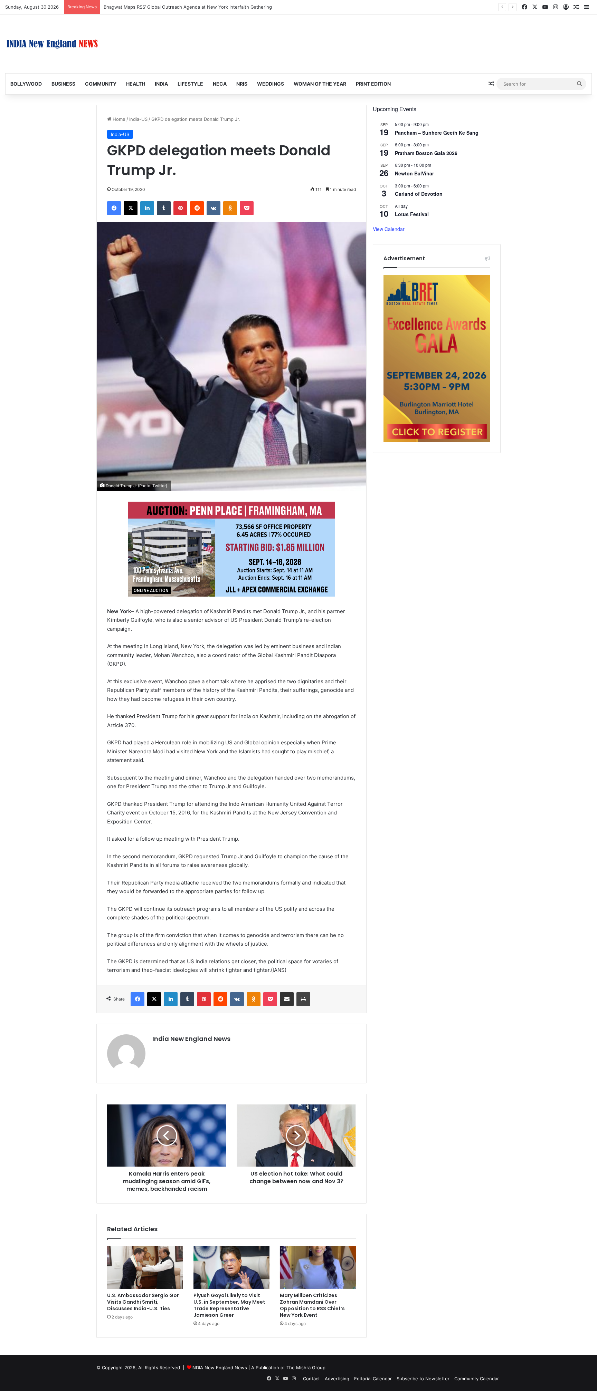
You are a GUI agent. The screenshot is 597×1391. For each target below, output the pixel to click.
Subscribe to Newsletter (423, 1378)
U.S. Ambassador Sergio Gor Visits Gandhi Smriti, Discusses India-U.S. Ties (143, 1302)
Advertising (337, 1378)
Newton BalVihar (414, 173)
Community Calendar (476, 1378)
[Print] (303, 999)
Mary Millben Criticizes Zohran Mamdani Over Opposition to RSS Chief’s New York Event (312, 1305)
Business (63, 84)
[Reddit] (197, 208)
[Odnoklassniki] (230, 208)
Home (118, 119)
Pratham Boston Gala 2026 (426, 152)
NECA (220, 84)
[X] (131, 208)
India (161, 84)
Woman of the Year (320, 84)
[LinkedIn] (147, 208)
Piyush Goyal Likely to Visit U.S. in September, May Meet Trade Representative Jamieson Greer (229, 1305)
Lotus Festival (412, 214)
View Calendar (389, 228)
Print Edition (373, 84)
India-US (138, 119)
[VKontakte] (213, 208)
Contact (311, 1378)
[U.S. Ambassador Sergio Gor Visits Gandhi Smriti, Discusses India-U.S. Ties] (145, 1267)
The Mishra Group (305, 1367)
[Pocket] (247, 208)
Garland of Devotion (419, 193)
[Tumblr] (164, 208)
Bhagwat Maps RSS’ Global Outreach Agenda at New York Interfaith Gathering (188, 7)
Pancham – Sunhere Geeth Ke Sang (436, 132)
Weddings (270, 84)
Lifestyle (190, 84)
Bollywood (26, 84)
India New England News (191, 1038)
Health (135, 84)
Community (100, 84)
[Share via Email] (287, 999)
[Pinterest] (180, 208)
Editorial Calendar (373, 1378)
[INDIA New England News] (52, 43)
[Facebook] (114, 208)
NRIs (241, 84)
